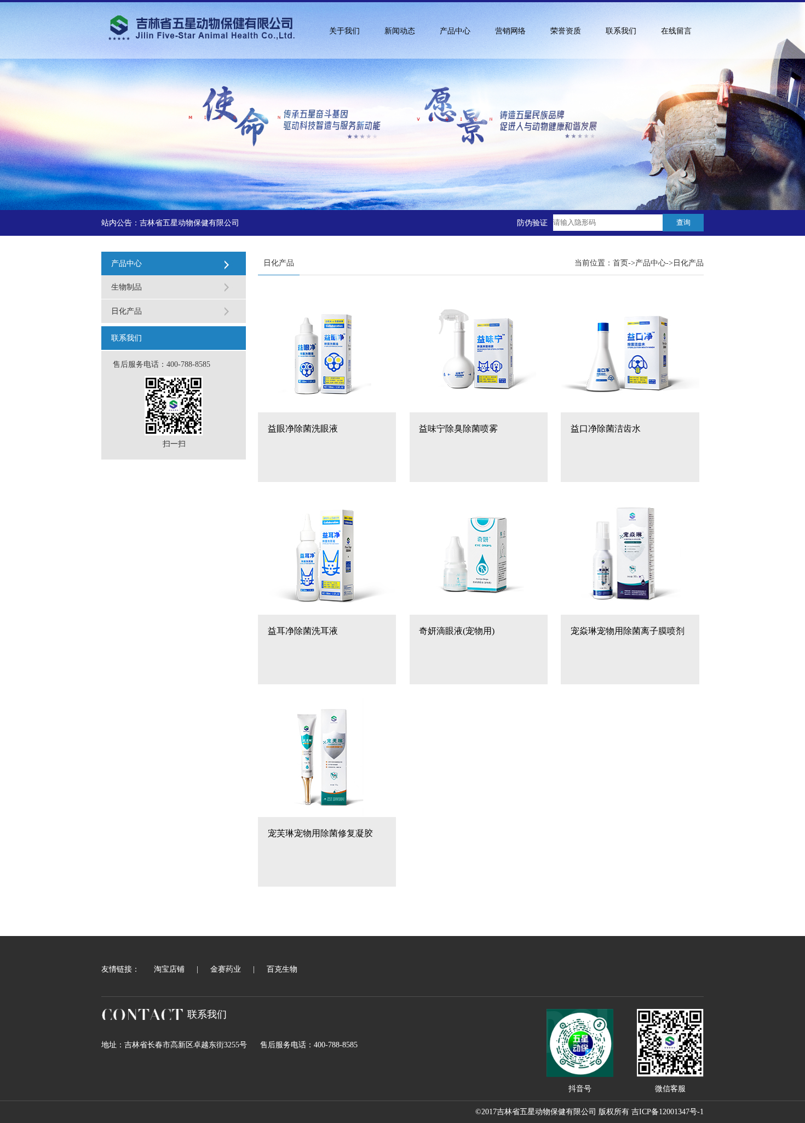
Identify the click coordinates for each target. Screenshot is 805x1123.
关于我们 (344, 31)
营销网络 (510, 31)
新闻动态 (399, 31)
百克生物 (282, 969)
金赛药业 (225, 969)
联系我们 (621, 31)
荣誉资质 (565, 31)
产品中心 (455, 31)
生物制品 (126, 287)
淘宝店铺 (169, 969)
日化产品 (126, 311)
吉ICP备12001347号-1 (667, 1112)
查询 (683, 222)
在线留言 (676, 31)
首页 (620, 263)
